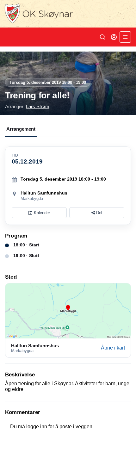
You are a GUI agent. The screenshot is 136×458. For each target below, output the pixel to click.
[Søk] (102, 37)
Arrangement (20, 129)
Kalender (41, 212)
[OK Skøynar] (68, 14)
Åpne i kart (113, 347)
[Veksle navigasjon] (125, 37)
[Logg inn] (114, 37)
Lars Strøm (37, 106)
